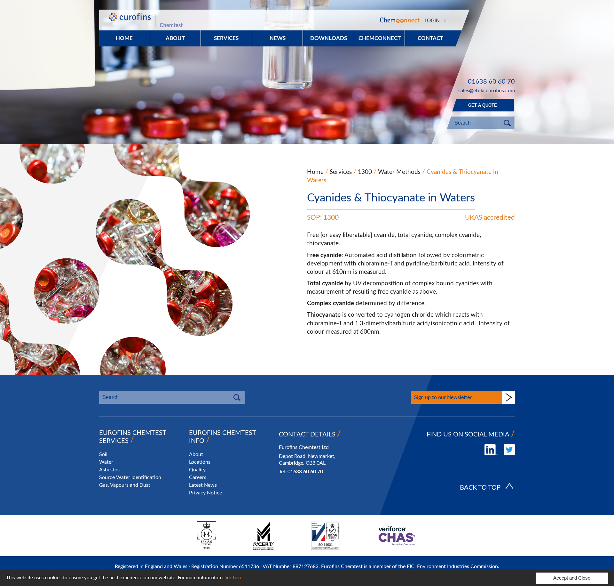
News (278, 38)
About (175, 38)
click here (232, 577)
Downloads (328, 38)
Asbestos (109, 469)
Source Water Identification (130, 477)
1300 (365, 172)
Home (124, 38)
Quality (197, 469)
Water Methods (399, 172)
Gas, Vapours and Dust (124, 485)
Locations (199, 462)
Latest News (203, 485)
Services (341, 172)
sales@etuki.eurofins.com (486, 90)
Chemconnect (379, 38)
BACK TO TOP (480, 487)
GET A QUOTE (482, 105)
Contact (430, 38)
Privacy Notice (205, 492)
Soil (103, 454)
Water (106, 462)
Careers (197, 477)
